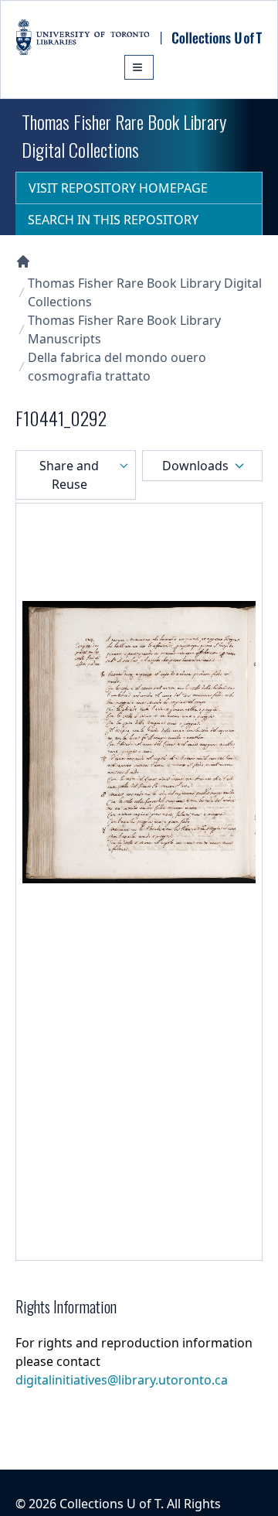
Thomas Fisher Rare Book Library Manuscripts (124, 329)
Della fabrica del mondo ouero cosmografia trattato (117, 366)
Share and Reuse (69, 475)
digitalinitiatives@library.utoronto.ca (121, 1379)
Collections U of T (110, 1503)
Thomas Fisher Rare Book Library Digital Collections (145, 292)
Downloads (195, 465)
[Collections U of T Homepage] (23, 261)
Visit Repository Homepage (118, 187)
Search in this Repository (113, 219)
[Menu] (139, 67)
